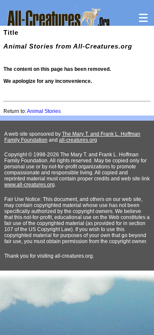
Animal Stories (44, 111)
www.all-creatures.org (29, 185)
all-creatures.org (78, 140)
